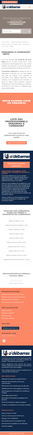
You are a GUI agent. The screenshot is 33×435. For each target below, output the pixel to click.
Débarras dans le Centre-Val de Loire (13, 297)
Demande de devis (10, 2)
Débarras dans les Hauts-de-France (13, 302)
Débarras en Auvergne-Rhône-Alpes (13, 294)
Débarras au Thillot (14, 238)
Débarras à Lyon (7, 315)
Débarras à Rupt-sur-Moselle (14, 242)
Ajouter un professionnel (16, 143)
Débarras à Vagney (14, 233)
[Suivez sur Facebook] (4, 340)
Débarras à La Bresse (14, 221)
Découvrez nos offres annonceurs (16, 165)
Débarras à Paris (7, 310)
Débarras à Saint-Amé (14, 251)
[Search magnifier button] (26, 31)
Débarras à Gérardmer (14, 229)
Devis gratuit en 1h (16, 433)
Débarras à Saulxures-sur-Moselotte (14, 225)
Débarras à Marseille (8, 313)
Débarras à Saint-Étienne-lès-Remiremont (14, 259)
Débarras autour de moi (10, 328)
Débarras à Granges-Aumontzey (14, 255)
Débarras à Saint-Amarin (14, 246)
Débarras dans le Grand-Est (10, 299)
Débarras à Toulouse (8, 318)
